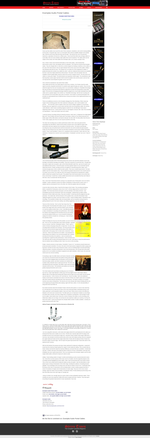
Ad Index (81, 7)
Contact (89, 7)
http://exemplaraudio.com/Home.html (55, 405)
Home (43, 7)
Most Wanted (60, 7)
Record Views (71, 7)
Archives (51, 7)
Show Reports (98, 7)
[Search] (106, 7)
